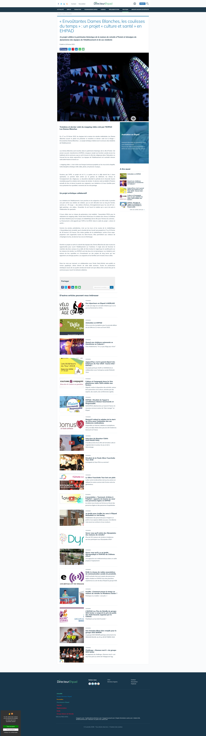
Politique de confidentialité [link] (11, 732)
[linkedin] (64, 3)
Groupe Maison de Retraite (140, 9)
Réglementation (114, 9)
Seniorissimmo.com (82, 719)
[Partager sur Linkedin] (76, 49)
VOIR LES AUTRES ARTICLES (137, 209)
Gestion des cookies (116, 727)
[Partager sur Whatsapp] (80, 49)
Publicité (133, 684)
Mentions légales (112, 682)
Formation (77, 9)
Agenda (103, 9)
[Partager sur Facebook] (62, 287)
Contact (73, 4)
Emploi (69, 9)
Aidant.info (136, 718)
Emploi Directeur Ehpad (64, 696)
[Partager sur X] (69, 49)
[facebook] (58, 3)
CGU (108, 680)
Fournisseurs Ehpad (90, 9)
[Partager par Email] (83, 49)
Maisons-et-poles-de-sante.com (98, 719)
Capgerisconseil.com (108, 718)
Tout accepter (11, 726)
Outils (58, 711)
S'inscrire (142, 3)
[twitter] (61, 3)
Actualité (60, 9)
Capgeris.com (80, 718)
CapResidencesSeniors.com (93, 718)
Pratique (125, 9)
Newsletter (82, 4)
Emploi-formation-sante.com (124, 718)
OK (111, 287)
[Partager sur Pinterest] (73, 49)
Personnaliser (11, 729)
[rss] (67, 3)
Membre (136, 3)
